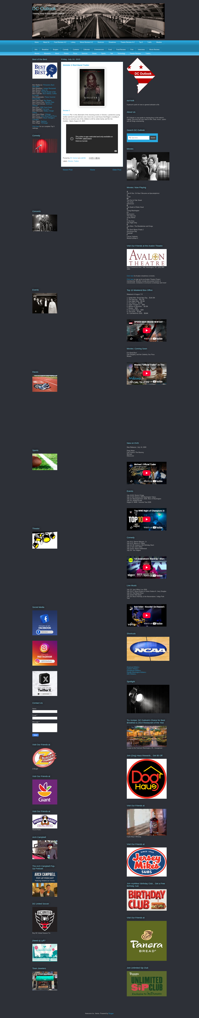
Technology (121, 53)
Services (85, 53)
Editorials (87, 49)
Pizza (75, 53)
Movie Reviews (154, 49)
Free (131, 49)
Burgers (55, 49)
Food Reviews (121, 49)
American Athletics (133, 667)
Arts (36, 49)
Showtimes (112, 42)
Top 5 (141, 42)
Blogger (110, 1013)
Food (110, 49)
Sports (103, 53)
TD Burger (44, 123)
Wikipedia (66, 115)
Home (37, 42)
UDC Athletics (131, 674)
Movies (37, 53)
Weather (159, 42)
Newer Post (67, 170)
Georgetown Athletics (134, 670)
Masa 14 (44, 90)
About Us (46, 42)
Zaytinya (44, 121)
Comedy (65, 49)
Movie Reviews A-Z (86, 42)
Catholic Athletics (132, 669)
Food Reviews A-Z (60, 42)
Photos (66, 53)
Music (57, 53)
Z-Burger (48, 114)
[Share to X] (94, 158)
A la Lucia (45, 109)
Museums (47, 53)
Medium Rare (49, 102)
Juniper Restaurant (49, 88)
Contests (76, 49)
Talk (111, 53)
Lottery (73, 42)
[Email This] (90, 158)
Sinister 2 (66, 110)
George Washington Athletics (136, 672)
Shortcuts (101, 42)
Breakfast (45, 49)
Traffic (149, 42)
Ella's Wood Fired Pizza (49, 116)
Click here (35, 126)
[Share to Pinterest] (99, 158)
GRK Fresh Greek (46, 107)
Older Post (117, 170)
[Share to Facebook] (96, 158)
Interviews (141, 49)
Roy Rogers (47, 100)
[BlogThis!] (92, 158)
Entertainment (99, 49)
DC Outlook (44, 8)
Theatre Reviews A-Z (128, 42)
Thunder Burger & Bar (48, 92)
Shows (94, 53)
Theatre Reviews (135, 53)
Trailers (148, 53)
